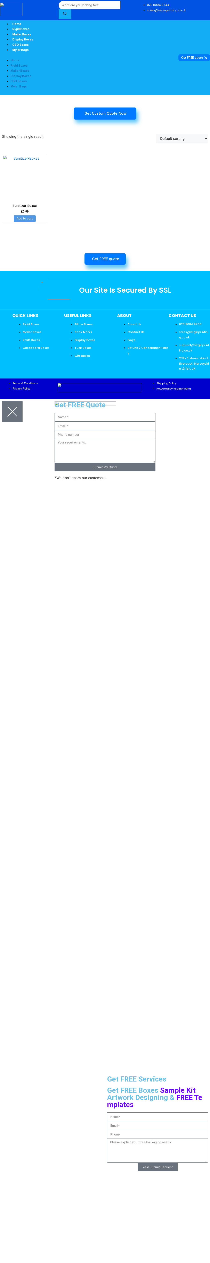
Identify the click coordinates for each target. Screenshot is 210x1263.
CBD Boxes (20, 44)
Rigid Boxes (21, 29)
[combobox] (89, 5)
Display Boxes (22, 39)
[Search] (65, 14)
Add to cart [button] (25, 218)
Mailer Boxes (21, 34)
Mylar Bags (20, 50)
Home (16, 24)
